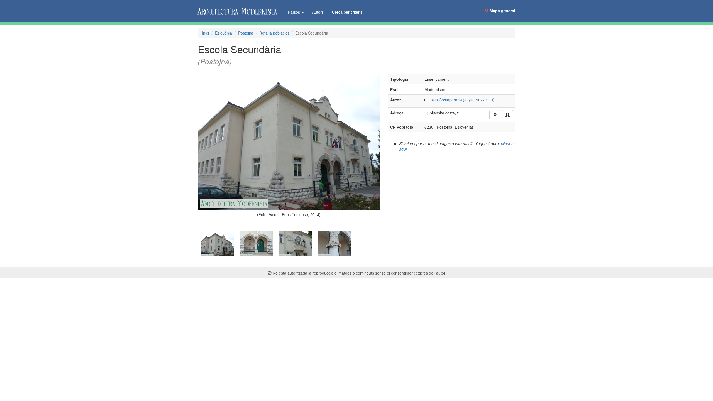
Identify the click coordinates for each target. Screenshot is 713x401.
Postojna (245, 33)
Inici (205, 33)
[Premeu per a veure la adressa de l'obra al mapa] (494, 114)
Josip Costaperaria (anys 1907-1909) (461, 99)
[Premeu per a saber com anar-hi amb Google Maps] (507, 114)
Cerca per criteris (347, 12)
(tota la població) (274, 33)
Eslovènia (223, 33)
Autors (318, 12)
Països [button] (294, 12)
